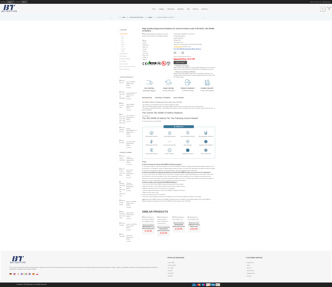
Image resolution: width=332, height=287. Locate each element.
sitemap (249, 276)
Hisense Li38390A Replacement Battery (131, 203)
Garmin (150, 17)
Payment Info (317, 2)
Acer (122, 36)
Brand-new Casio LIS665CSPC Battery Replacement (194, 224)
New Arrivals (170, 9)
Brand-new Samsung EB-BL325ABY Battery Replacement (163, 228)
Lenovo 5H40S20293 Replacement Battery (130, 159)
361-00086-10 (146, 116)
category (161, 9)
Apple (122, 38)
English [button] (10, 2)
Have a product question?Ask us (182, 56)
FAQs (311, 2)
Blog (188, 9)
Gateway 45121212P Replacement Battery (130, 185)
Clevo (122, 47)
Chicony (123, 44)
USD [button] (23, 2)
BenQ (122, 42)
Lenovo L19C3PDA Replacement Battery (131, 226)
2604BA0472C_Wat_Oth (187, 34)
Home (123, 17)
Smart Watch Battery (136, 17)
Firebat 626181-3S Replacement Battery (131, 94)
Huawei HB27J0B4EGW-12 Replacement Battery (131, 131)
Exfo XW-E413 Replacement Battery (130, 117)
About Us (195, 9)
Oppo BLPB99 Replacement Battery (130, 106)
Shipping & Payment (162, 98)
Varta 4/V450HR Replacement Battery (130, 83)
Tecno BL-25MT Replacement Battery (130, 143)
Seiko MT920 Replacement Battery (130, 214)
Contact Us (204, 9)
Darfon (122, 51)
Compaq (123, 49)
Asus (122, 40)
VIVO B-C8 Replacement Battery (130, 237)
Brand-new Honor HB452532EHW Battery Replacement (179, 224)
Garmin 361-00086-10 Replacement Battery (130, 172)
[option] (145, 50)
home (154, 9)
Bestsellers (181, 9)
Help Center (179, 98)
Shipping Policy (326, 2)
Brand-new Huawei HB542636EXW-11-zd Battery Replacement (148, 226)
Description (147, 98)
